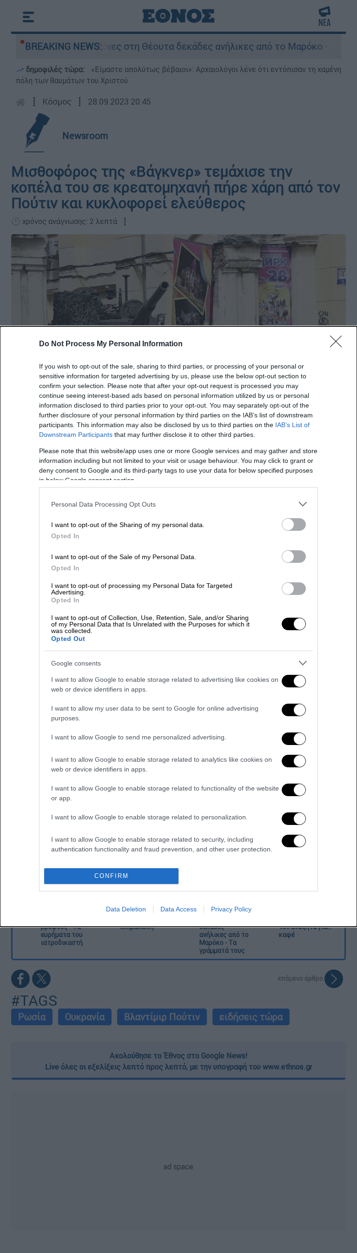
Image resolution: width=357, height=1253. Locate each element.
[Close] (339, 344)
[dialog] (178, 626)
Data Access (178, 909)
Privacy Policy (231, 909)
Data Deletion (126, 909)
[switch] (294, 524)
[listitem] (178, 504)
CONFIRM (111, 875)
